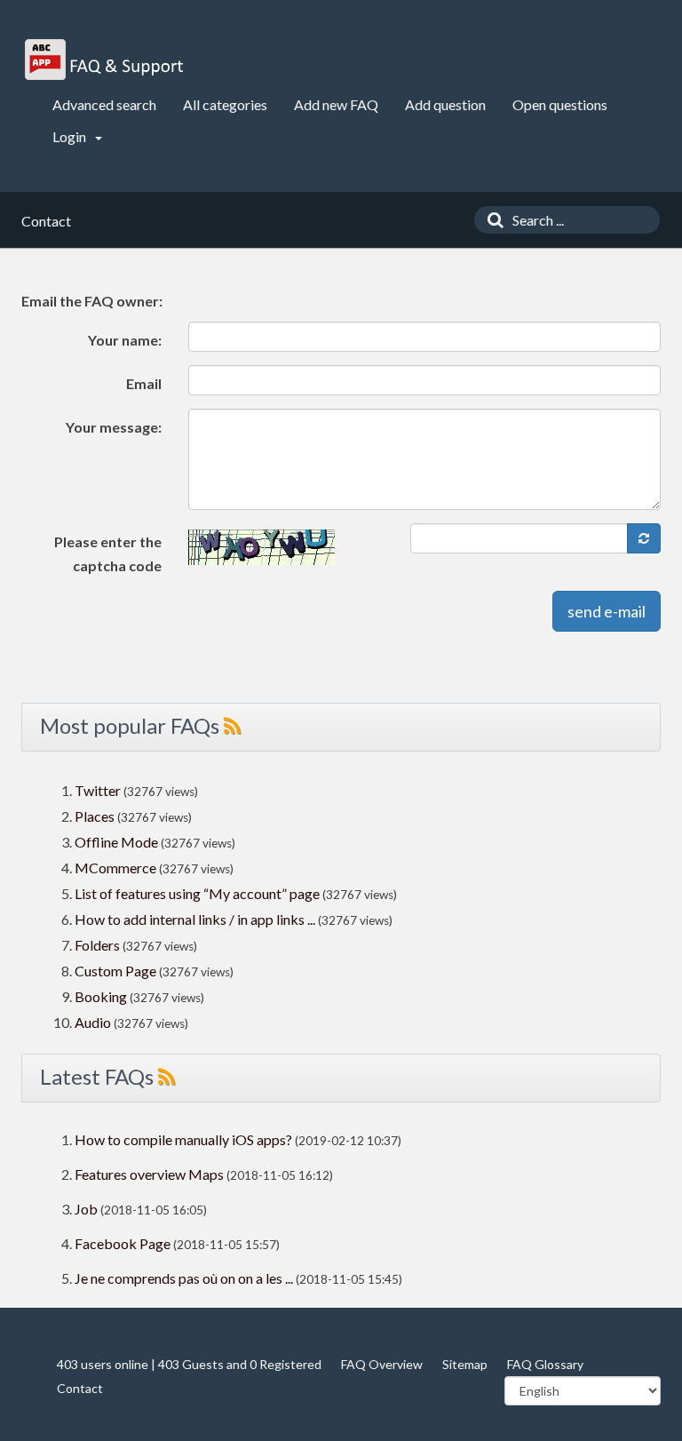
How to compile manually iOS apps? (185, 1139)
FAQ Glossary (545, 1364)
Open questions (559, 104)
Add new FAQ (336, 104)
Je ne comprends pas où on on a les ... (184, 1278)
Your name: (125, 339)
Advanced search (104, 104)
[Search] (491, 220)
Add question (445, 104)
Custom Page (117, 970)
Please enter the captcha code (108, 553)
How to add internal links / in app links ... (195, 919)
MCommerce (117, 867)
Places (95, 816)
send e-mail (606, 611)
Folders (97, 944)
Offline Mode (118, 841)
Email (144, 383)
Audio (93, 1022)
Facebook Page (122, 1243)
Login (70, 136)
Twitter (98, 790)
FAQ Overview (382, 1364)
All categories (225, 104)
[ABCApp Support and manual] (106, 59)
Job (86, 1208)
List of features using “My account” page (198, 893)
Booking (102, 996)
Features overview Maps (149, 1174)
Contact (80, 1388)
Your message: (114, 426)
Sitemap (465, 1364)
